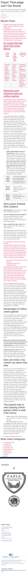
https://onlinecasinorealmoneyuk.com (14, 283)
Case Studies (7, 447)
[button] (14, 468)
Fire (5, 456)
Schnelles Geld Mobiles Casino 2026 (13, 24)
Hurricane (6, 444)
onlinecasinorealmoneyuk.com (12, 116)
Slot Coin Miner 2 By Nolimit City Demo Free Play (15, 261)
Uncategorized (8, 442)
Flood (5, 454)
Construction (7, 452)
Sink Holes (6, 451)
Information (7, 446)
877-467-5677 (8, 540)
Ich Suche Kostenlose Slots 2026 (12, 436)
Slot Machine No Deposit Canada (15, 71)
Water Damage (8, 449)
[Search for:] (11, 14)
